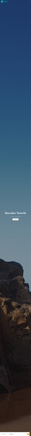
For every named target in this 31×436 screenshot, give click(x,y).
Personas (11, 433)
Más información (15, 219)
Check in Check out (4, 433)
